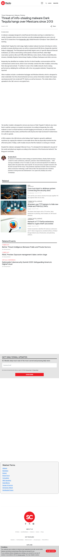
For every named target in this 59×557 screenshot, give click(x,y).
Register (55, 3)
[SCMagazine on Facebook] (26, 524)
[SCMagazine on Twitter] (29, 524)
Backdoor (5, 471)
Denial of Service (8, 485)
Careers (37, 531)
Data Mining (6, 483)
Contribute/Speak (20, 539)
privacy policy (21, 555)
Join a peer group (36, 539)
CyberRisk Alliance (24, 531)
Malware (17, 15)
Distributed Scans (8, 490)
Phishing (22, 15)
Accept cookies (51, 551)
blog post (10, 50)
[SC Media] (6, 3)
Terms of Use (28, 370)
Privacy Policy (35, 370)
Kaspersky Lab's (24, 39)
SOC (29, 185)
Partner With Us (45, 539)
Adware (5, 468)
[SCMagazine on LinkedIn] (33, 524)
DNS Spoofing (7, 480)
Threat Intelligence (35, 201)
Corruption (6, 478)
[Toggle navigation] (42, 3)
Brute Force (6, 475)
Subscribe (29, 374)
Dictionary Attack (8, 488)
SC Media (17, 531)
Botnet (5, 473)
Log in (49, 3)
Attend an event (28, 539)
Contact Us (32, 531)
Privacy (42, 531)
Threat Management (7, 15)
